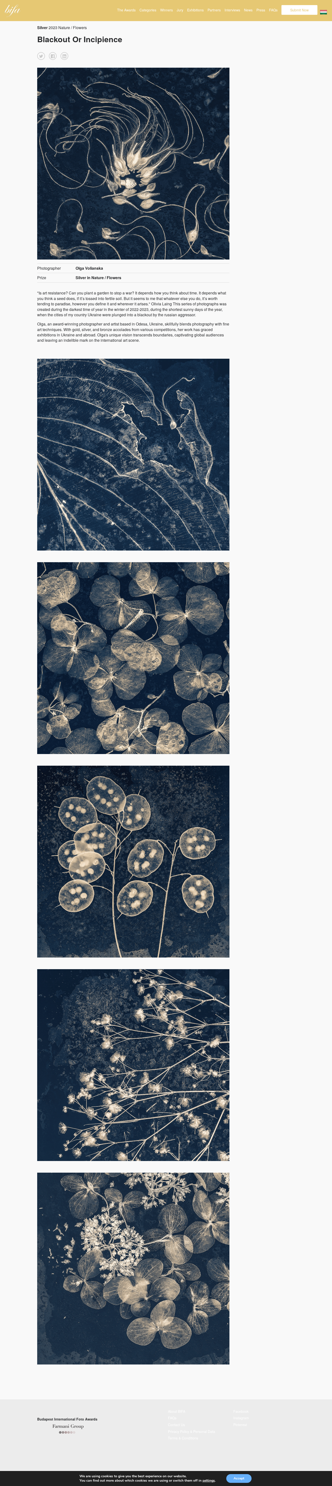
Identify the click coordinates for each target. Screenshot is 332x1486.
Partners (214, 10)
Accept (239, 1478)
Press (260, 10)
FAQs (273, 10)
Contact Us (176, 1424)
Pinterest (240, 1424)
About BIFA (176, 1411)
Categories (148, 10)
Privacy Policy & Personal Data (191, 1431)
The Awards (126, 10)
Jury (180, 10)
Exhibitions (195, 10)
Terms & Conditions (183, 1438)
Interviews (232, 10)
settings (208, 1480)
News (248, 10)
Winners (166, 10)
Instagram (241, 1417)
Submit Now (299, 10)
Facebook (241, 1411)
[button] (41, 56)
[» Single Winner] (13, 10)
